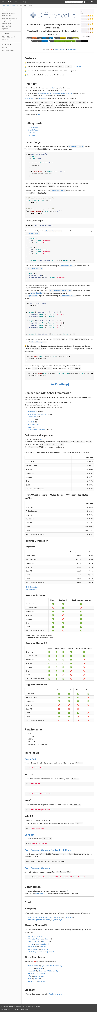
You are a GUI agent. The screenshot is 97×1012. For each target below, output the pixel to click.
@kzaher (44, 966)
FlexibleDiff (31, 417)
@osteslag (41, 981)
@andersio (42, 971)
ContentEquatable (8, 13)
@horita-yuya (57, 920)
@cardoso (45, 949)
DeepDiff (31, 422)
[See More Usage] (59, 384)
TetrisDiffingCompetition (36, 952)
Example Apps (33, 130)
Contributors (71, 49)
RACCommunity (52, 971)
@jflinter (37, 978)
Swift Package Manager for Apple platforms (48, 850)
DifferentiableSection (9, 18)
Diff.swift (35, 424)
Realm (22, 1009)
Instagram (39, 968)
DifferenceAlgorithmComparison (39, 920)
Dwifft (29, 427)
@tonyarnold (38, 976)
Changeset (5, 33)
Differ (29, 424)
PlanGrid (43, 946)
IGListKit (42, 98)
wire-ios (30, 944)
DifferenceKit (32, 412)
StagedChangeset (8, 37)
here (38, 114)
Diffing (4, 10)
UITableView (6, 48)
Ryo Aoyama (59, 49)
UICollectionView (8, 50)
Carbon (54, 88)
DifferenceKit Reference (9, 6)
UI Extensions (6, 44)
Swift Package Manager (37, 868)
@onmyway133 (42, 973)
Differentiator (43, 414)
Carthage (29, 834)
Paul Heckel (69, 917)
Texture (78, 66)
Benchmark (31, 132)
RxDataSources (30, 98)
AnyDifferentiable (8, 21)
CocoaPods (31, 759)
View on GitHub (90, 2)
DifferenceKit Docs (7, 2)
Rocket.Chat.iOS (33, 941)
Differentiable (7, 16)
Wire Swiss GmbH (42, 944)
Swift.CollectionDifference (36, 430)
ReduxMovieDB (33, 949)
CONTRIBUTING (41, 894)
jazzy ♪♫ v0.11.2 (14, 1009)
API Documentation (34, 127)
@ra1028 (39, 936)
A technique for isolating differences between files (45, 917)
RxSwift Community (55, 966)
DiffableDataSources (35, 939)
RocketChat (46, 941)
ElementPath (6, 26)
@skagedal (51, 952)
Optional (5, 29)
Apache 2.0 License (56, 994)
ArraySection (6, 23)
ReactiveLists (32, 946)
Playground (32, 135)
